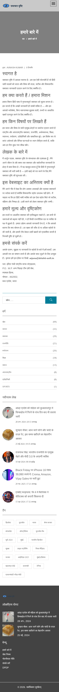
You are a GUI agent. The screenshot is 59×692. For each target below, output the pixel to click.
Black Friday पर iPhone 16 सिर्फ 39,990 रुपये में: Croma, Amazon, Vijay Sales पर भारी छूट (33, 474)
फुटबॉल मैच (40, 531)
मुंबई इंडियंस (41, 557)
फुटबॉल (21, 522)
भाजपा (8, 557)
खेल (29, 322)
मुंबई (21, 540)
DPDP (5, 667)
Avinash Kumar (15, 67)
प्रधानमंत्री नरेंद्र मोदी (13, 574)
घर (23, 39)
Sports (29, 387)
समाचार (29, 336)
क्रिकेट (8, 522)
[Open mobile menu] (53, 3)
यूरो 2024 (9, 540)
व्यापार (29, 329)
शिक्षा (29, 358)
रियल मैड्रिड (40, 548)
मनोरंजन (29, 351)
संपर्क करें (6, 663)
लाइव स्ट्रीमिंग (22, 548)
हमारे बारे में (6, 650)
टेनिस (39, 566)
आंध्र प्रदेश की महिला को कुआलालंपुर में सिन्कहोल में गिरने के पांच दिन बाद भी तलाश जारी (36, 412)
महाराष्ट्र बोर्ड (10, 566)
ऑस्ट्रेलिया (24, 531)
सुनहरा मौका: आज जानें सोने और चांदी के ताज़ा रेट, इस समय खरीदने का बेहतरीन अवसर (34, 434)
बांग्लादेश (9, 531)
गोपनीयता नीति (8, 658)
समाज (29, 365)
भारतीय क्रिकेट (37, 540)
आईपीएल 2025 (23, 557)
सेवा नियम (6, 654)
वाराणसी (26, 566)
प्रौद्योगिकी (29, 379)
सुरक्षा (7, 548)
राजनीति (29, 343)
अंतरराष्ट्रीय (29, 372)
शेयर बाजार (48, 522)
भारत (34, 522)
